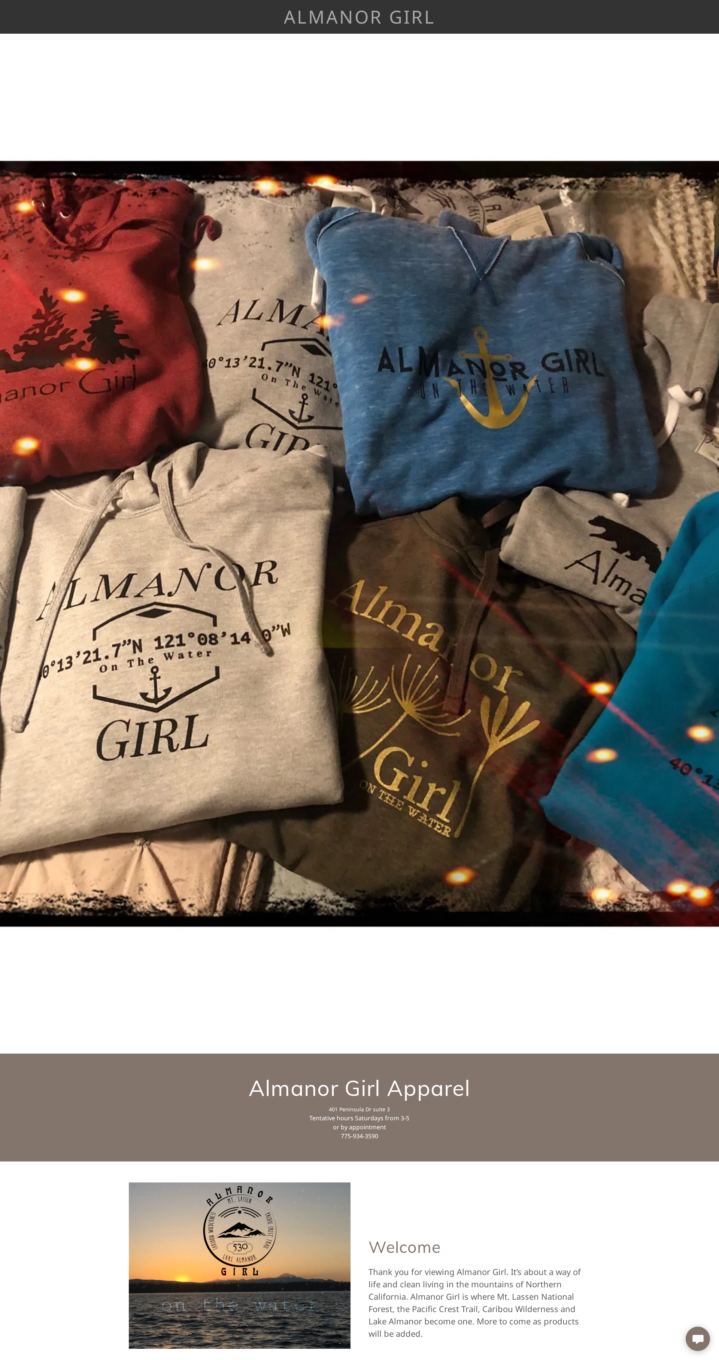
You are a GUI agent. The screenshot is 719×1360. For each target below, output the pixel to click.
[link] (359, 21)
